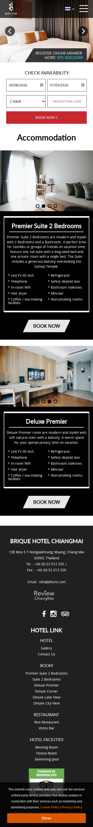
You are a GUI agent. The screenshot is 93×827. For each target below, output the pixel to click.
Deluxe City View (46, 703)
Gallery (46, 648)
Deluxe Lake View (47, 697)
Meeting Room (46, 747)
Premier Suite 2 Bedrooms (46, 673)
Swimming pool (47, 759)
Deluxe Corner (46, 691)
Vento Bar (47, 728)
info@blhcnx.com (52, 581)
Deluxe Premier (46, 685)
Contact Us (46, 654)
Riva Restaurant (46, 722)
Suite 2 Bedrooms (46, 679)
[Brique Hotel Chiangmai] (11, 9)
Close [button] (46, 818)
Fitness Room (46, 753)
